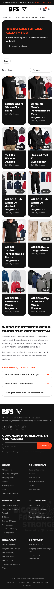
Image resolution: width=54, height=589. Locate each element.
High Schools (34, 505)
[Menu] (5, 9)
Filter (6, 61)
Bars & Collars (34, 478)
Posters (5, 482)
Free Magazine (8, 485)
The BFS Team (8, 556)
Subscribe (44, 446)
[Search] (39, 9)
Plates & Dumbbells (37, 482)
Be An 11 (5, 513)
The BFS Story (8, 552)
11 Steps (5, 517)
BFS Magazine (8, 533)
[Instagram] (10, 427)
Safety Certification (10, 509)
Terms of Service (23, 582)
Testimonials (7, 560)
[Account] (49, 9)
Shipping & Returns (10, 493)
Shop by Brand (8, 478)
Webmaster (27, 585)
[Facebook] (4, 427)
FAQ (4, 568)
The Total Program (10, 505)
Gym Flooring (34, 489)
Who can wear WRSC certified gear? (23, 374)
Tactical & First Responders (40, 517)
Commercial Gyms (36, 513)
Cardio (31, 485)
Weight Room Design (11, 549)
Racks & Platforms (36, 470)
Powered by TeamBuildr (12, 564)
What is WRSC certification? (19, 383)
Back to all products (18, 46)
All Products (7, 470)
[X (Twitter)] (17, 427)
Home (4, 17)
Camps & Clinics (9, 521)
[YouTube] (23, 427)
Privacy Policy (10, 582)
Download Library (9, 529)
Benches (32, 474)
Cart (4, 489)
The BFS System (9, 545)
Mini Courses (7, 525)
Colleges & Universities (38, 509)
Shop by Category (10, 474)
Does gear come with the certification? (24, 392)
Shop (11, 17)
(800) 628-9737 (36, 545)
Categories (19, 17)
